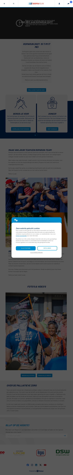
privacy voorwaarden (21, 235)
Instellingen (47, 248)
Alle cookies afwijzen (36, 252)
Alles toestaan (25, 248)
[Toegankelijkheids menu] (71, 2)
